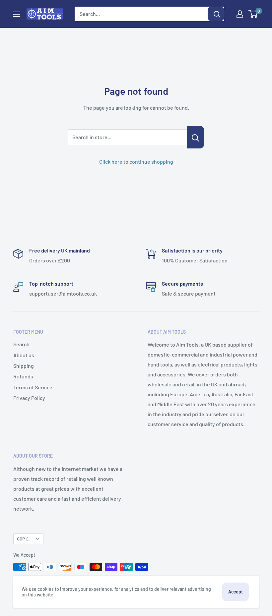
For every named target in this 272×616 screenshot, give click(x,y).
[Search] (216, 14)
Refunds (23, 376)
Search (21, 344)
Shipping (23, 366)
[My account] (240, 14)
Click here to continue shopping (136, 161)
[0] (253, 14)
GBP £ (23, 538)
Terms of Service (32, 387)
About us (23, 355)
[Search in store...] (195, 137)
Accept (235, 591)
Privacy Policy (29, 398)
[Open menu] (16, 14)
